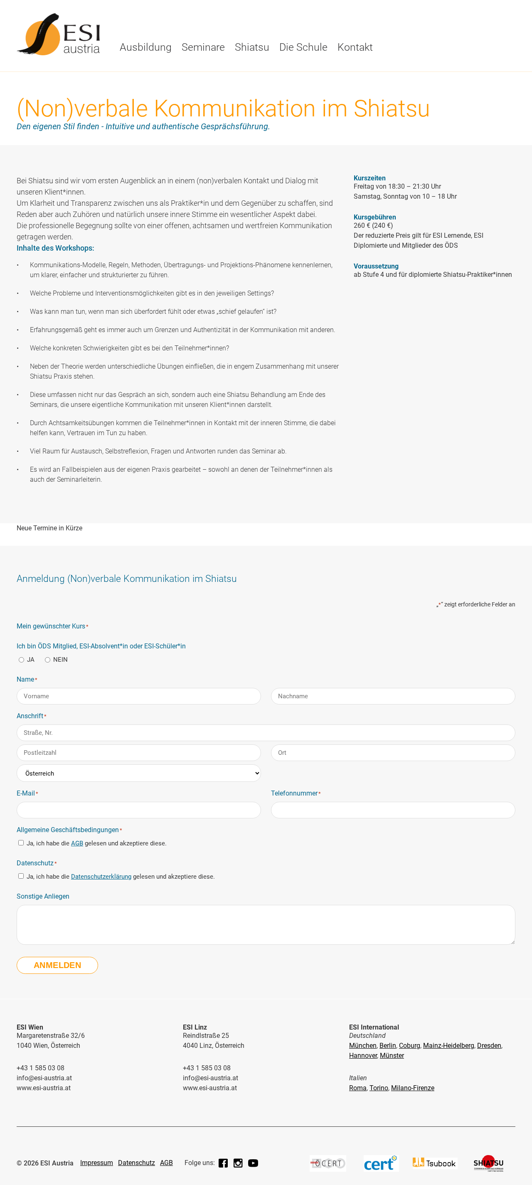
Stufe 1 (132, 86)
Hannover (363, 1055)
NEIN (60, 659)
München (363, 1046)
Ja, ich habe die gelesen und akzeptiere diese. (97, 843)
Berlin (387, 1046)
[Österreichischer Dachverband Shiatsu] (488, 1169)
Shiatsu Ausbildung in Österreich (343, 89)
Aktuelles (229, 69)
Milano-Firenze (412, 1088)
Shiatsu (252, 47)
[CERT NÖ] (381, 1169)
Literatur (351, 69)
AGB (77, 843)
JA (30, 659)
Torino (378, 1088)
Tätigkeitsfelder (290, 69)
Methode (207, 69)
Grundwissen (235, 86)
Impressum (96, 1163)
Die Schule (138, 69)
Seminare (203, 47)
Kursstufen (139, 69)
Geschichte (139, 69)
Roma (358, 1088)
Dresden (489, 1046)
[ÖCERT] (327, 1169)
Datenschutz (136, 1163)
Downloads (232, 86)
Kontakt (355, 47)
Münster (392, 1055)
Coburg (409, 1046)
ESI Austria (138, 86)
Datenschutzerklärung (101, 876)
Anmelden (57, 965)
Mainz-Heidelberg (448, 1046)
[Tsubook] (435, 1169)
